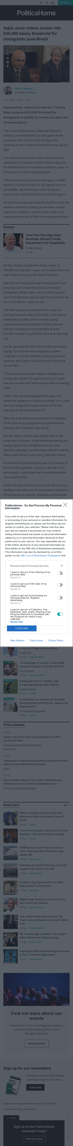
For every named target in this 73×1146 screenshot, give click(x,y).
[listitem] (36, 566)
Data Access (36, 640)
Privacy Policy (55, 640)
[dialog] (36, 573)
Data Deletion (17, 640)
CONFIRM (21, 628)
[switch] (60, 573)
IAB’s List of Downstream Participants (41, 555)
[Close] (66, 506)
